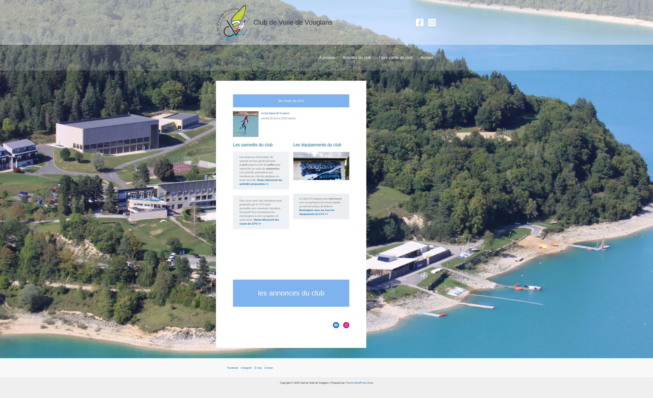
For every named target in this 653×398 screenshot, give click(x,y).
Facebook (232, 367)
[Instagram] (432, 22)
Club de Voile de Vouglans (292, 22)
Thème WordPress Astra (359, 382)
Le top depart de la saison (275, 113)
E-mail (258, 367)
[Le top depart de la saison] (245, 124)
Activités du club (357, 57)
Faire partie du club (396, 57)
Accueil (426, 57)
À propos (327, 57)
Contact (268, 367)
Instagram (246, 367)
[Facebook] (420, 22)
